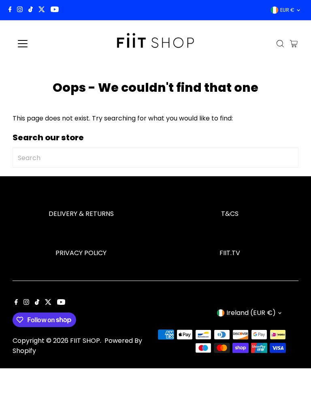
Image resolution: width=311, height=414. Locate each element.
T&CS (230, 213)
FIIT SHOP (85, 340)
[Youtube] (55, 10)
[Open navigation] (46, 44)
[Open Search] (280, 43)
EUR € (287, 9)
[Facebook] (10, 10)
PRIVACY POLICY (81, 253)
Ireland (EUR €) (251, 312)
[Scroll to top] (295, 392)
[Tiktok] (30, 10)
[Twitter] (41, 10)
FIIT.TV (229, 253)
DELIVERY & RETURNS (81, 213)
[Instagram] (20, 10)
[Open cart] (294, 43)
